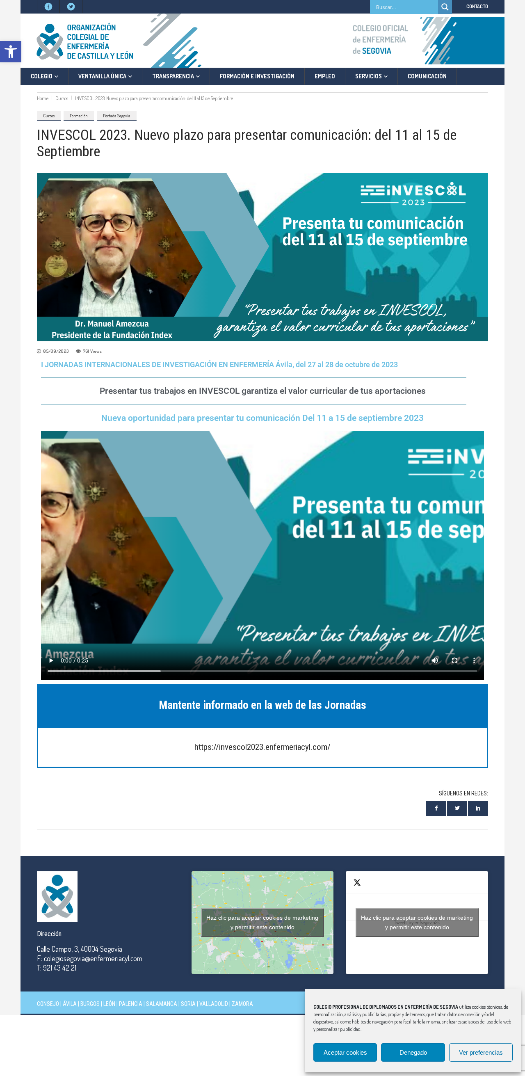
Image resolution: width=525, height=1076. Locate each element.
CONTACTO (477, 6)
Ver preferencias (481, 1052)
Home (42, 98)
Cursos (61, 98)
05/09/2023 (55, 351)
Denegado (413, 1052)
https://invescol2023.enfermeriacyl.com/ (262, 747)
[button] (10, 51)
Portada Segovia (116, 116)
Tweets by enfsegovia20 (417, 922)
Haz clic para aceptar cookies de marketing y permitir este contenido (262, 922)
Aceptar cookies (345, 1052)
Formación (79, 116)
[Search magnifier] (445, 7)
